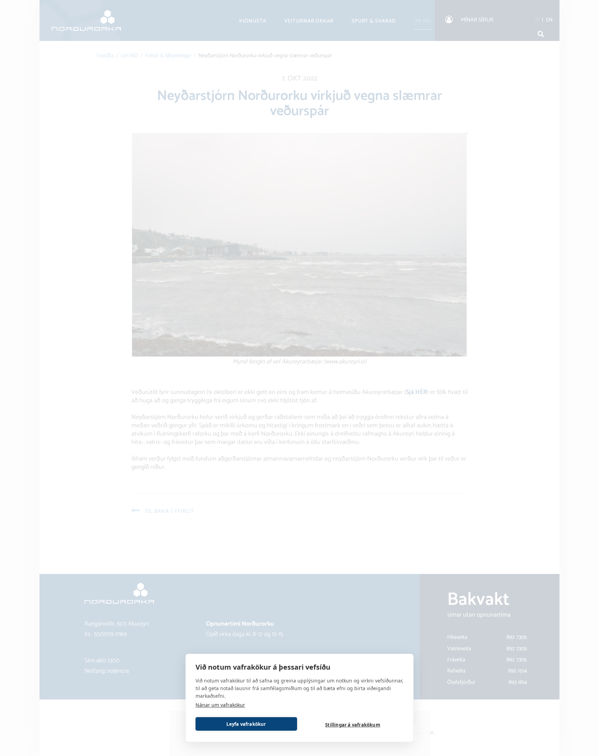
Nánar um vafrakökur (220, 705)
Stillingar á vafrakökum (352, 725)
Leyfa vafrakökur (246, 724)
